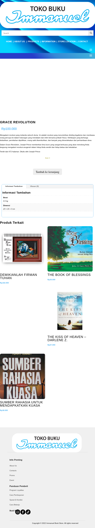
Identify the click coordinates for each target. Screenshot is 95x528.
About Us (19, 41)
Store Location (67, 41)
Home (9, 41)
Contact (83, 41)
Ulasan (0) (34, 186)
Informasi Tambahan (14, 186)
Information (49, 41)
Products (33, 41)
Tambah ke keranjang (47, 172)
